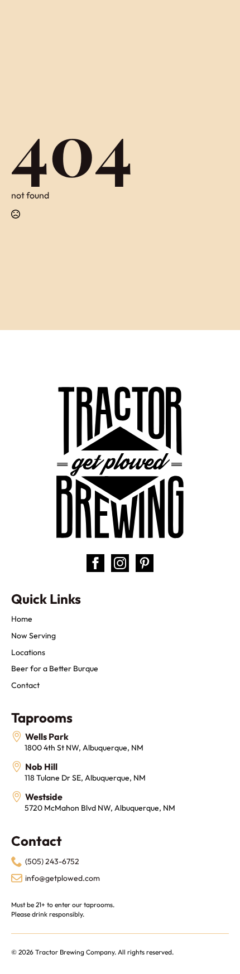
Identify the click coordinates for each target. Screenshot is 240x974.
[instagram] (120, 563)
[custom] (144, 563)
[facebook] (95, 563)
